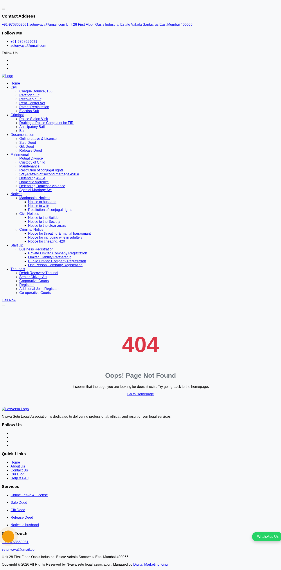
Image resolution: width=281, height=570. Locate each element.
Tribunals (18, 269)
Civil (14, 87)
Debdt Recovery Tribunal (38, 273)
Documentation (22, 135)
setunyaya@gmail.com (47, 24)
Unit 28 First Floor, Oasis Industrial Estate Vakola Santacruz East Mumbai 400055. (129, 24)
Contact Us (19, 470)
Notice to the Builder (44, 217)
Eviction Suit (29, 111)
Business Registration (36, 249)
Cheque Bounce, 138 (35, 91)
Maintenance (29, 166)
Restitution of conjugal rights (41, 170)
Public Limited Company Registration (57, 261)
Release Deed (30, 150)
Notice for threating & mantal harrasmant (59, 233)
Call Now (9, 300)
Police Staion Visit (33, 119)
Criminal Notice (31, 229)
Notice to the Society (44, 221)
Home (15, 83)
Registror (26, 285)
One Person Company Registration (55, 265)
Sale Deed (27, 142)
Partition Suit (29, 95)
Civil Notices (29, 214)
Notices (16, 194)
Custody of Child (32, 162)
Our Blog (17, 474)
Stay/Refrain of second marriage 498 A (49, 174)
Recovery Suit (30, 99)
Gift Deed (26, 146)
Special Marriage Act (35, 190)
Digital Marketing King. (151, 564)
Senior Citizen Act (33, 277)
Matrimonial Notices (34, 198)
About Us (18, 466)
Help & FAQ (20, 478)
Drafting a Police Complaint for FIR (46, 123)
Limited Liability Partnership (49, 257)
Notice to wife (38, 206)
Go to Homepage (140, 394)
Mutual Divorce (31, 158)
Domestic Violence (34, 182)
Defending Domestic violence (42, 186)
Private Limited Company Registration (57, 253)
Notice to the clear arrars (47, 225)
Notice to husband (42, 202)
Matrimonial (20, 154)
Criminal (17, 115)
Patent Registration (34, 107)
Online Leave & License (38, 138)
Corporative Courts (34, 281)
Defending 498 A (32, 178)
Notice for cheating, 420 (46, 241)
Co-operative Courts (35, 293)
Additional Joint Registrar (39, 289)
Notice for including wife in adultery (55, 237)
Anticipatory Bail (32, 127)
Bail (22, 131)
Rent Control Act (32, 103)
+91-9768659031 (15, 24)
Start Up (17, 245)
